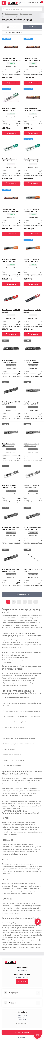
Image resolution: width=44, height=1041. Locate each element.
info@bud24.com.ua (22, 1023)
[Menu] (4, 3)
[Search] (4, 9)
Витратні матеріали (26, 14)
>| (35, 602)
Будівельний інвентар (11, 14)
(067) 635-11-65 (33, 3)
